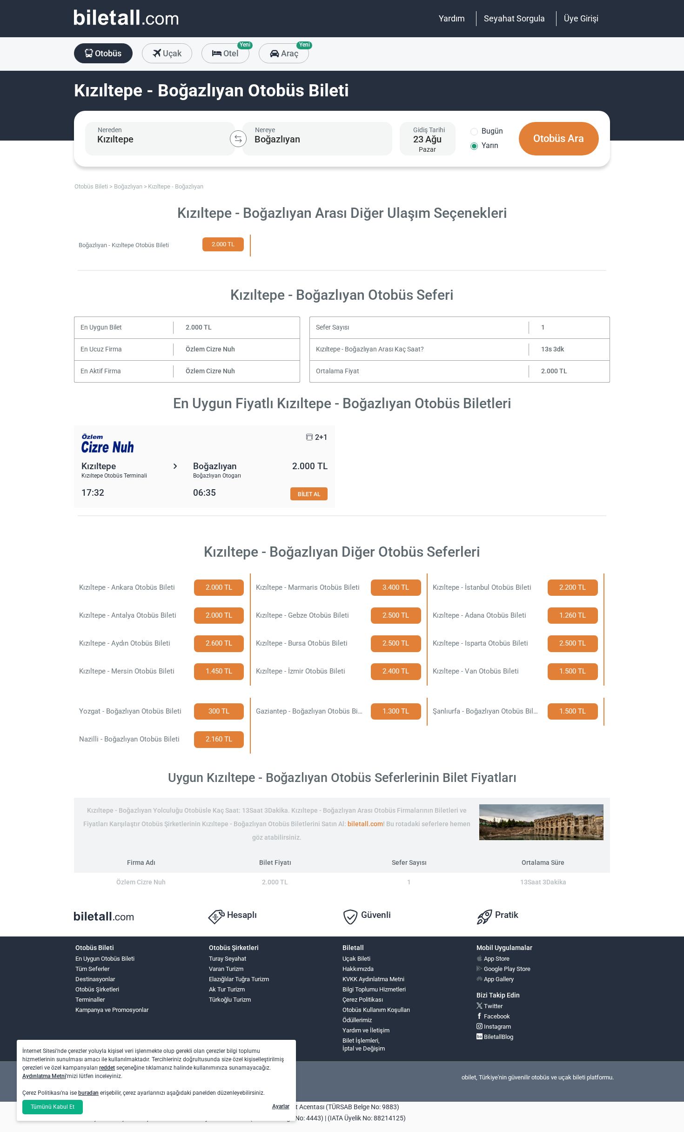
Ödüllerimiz (357, 1020)
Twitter (493, 1006)
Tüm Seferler (92, 968)
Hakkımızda (358, 968)
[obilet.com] (126, 25)
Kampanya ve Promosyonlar (111, 1009)
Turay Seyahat (227, 958)
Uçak (171, 53)
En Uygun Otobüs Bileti (104, 958)
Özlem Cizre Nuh (210, 349)
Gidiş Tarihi (429, 130)
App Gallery (498, 979)
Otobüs (107, 53)
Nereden (110, 130)
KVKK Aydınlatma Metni (373, 979)
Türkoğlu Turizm (230, 999)
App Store (496, 958)
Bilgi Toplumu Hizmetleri (374, 989)
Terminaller (90, 999)
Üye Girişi (581, 18)
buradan (88, 1093)
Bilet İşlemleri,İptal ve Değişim (363, 1044)
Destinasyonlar (95, 979)
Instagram (497, 1026)
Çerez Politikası (362, 999)
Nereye (265, 130)
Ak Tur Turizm (227, 989)
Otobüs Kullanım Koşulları (376, 1009)
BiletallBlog (498, 1036)
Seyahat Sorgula (514, 18)
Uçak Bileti (356, 958)
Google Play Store (506, 968)
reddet (107, 1068)
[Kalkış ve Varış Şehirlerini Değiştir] (238, 138)
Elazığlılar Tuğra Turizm (239, 979)
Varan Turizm (226, 968)
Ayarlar (280, 1106)
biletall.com (365, 824)
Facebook (496, 1016)
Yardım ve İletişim (365, 1030)
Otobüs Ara (558, 138)
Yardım (452, 18)
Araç (293, 50)
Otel (235, 50)
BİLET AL (309, 494)
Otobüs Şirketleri (97, 989)
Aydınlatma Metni (44, 1076)
